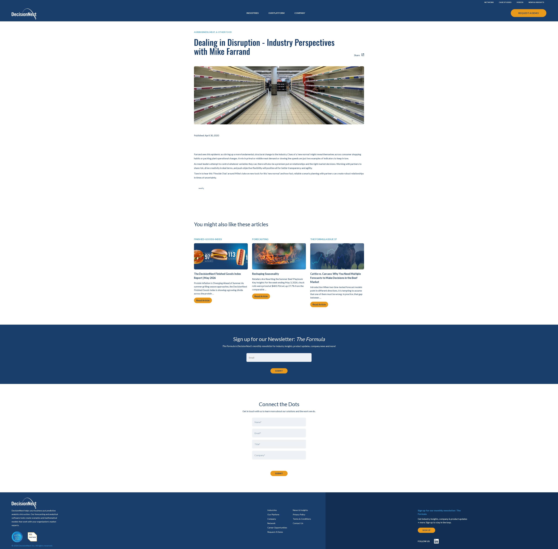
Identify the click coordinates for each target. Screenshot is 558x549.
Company (299, 13)
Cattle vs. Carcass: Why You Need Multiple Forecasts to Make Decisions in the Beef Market (335, 278)
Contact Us (298, 523)
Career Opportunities (277, 527)
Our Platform (276, 13)
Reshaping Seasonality (265, 273)
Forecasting (260, 239)
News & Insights (536, 2)
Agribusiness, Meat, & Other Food (213, 32)
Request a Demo (528, 13)
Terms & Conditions (302, 519)
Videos (520, 2)
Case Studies (505, 2)
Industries (272, 510)
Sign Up (426, 530)
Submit (279, 473)
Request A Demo (275, 532)
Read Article (203, 300)
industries (252, 13)
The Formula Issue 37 (323, 239)
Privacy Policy (299, 514)
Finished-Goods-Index (208, 239)
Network (489, 2)
